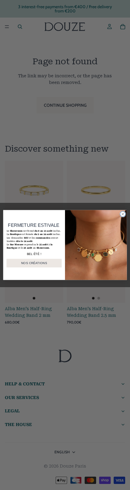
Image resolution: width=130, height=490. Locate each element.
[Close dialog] (122, 214)
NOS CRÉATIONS (34, 263)
